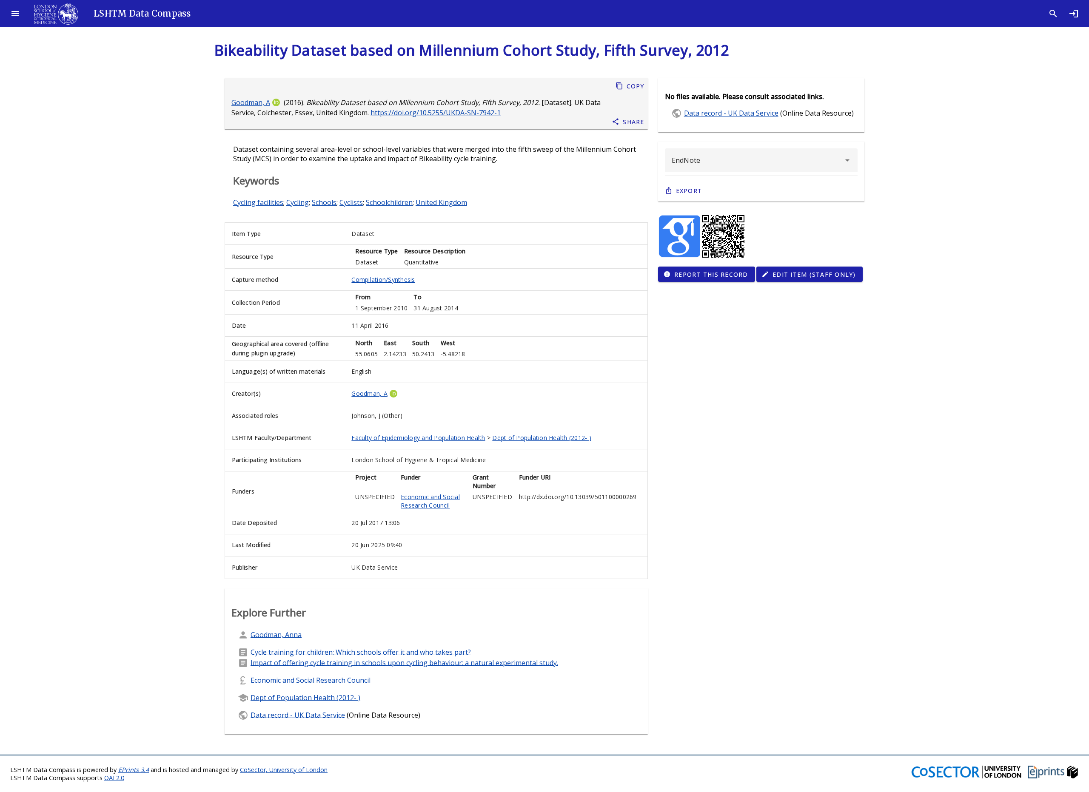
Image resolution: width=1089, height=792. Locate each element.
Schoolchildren (389, 202)
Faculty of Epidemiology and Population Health (418, 438)
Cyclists (351, 202)
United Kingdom (441, 202)
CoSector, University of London (284, 770)
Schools (324, 202)
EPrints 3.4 (133, 770)
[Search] (1053, 13)
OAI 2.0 (114, 778)
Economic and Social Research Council (430, 501)
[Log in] (1073, 13)
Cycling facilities (258, 202)
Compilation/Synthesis (383, 279)
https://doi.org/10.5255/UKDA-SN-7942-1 (436, 112)
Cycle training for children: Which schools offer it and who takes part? (361, 651)
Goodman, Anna (276, 634)
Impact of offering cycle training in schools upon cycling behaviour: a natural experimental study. (404, 662)
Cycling (297, 202)
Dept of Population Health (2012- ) (541, 438)
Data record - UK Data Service (298, 714)
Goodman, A (250, 102)
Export (689, 191)
